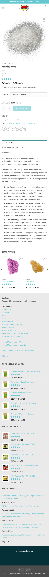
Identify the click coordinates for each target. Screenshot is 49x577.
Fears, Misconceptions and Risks (15, 333)
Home (4, 63)
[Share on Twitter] (13, 129)
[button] (3, 7)
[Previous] (1, 274)
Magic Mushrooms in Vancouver (15, 342)
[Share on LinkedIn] (25, 129)
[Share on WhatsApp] (4, 129)
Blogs (4, 315)
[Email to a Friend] (17, 129)
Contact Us (6, 309)
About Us (6, 312)
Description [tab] (7, 143)
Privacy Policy (7, 321)
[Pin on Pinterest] (21, 129)
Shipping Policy (8, 327)
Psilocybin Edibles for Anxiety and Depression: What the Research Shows (23, 497)
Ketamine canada (19, 123)
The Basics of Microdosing (12, 336)
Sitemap (5, 356)
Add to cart (22, 108)
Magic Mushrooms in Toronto (14, 345)
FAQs (4, 318)
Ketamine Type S (31, 123)
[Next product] (4, 74)
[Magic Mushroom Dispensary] (24, 8)
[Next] (47, 274)
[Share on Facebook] (8, 129)
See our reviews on (24, 551)
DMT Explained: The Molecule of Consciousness (21, 506)
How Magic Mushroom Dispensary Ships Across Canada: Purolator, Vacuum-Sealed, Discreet (21, 525)
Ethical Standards (9, 330)
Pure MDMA (30, 281)
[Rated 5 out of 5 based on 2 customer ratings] (24, 79)
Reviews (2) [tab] (6, 152)
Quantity (5, 94)
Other (10, 63)
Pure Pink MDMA (7, 281)
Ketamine (13, 120)
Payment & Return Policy (12, 324)
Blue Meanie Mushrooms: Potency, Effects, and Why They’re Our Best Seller (23, 515)
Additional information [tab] (12, 148)
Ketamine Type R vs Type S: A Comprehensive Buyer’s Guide (23, 536)
